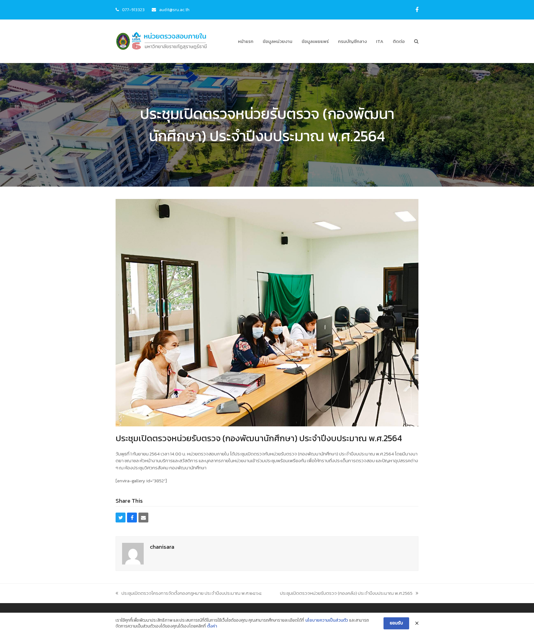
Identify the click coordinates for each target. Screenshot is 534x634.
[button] (416, 41)
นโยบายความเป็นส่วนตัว (326, 620)
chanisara (162, 547)
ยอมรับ (396, 623)
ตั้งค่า (212, 626)
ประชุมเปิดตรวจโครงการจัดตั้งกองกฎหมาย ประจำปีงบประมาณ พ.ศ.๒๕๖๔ (191, 593)
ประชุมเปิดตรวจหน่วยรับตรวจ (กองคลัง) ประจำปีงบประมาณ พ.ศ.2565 (346, 593)
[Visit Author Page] (133, 553)
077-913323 (133, 9)
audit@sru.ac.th (174, 9)
